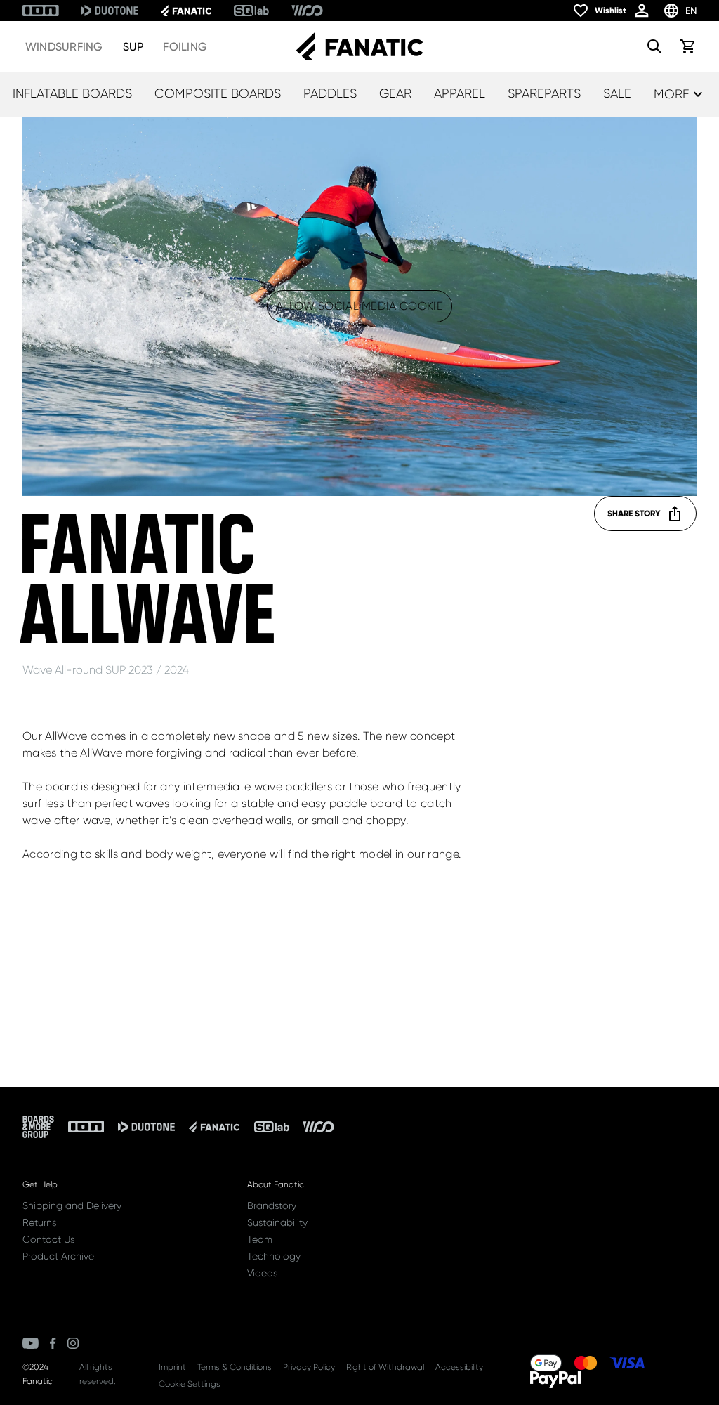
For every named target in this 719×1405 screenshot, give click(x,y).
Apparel (459, 93)
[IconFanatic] (186, 10)
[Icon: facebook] (53, 1343)
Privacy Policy (309, 1367)
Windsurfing (64, 46)
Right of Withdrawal (385, 1367)
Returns (39, 1222)
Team (259, 1239)
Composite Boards (217, 93)
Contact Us (48, 1239)
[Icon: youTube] (30, 1343)
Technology (274, 1256)
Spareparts (544, 93)
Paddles (330, 93)
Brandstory (271, 1205)
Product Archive (58, 1256)
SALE (617, 93)
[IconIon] (40, 10)
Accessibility (459, 1367)
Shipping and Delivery (71, 1205)
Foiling (185, 46)
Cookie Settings (189, 1384)
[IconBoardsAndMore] (38, 1127)
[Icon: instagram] (73, 1343)
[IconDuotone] (109, 10)
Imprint (172, 1367)
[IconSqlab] (251, 10)
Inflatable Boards (72, 93)
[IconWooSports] (307, 10)
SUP (133, 46)
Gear (395, 93)
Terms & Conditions (234, 1367)
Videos (262, 1273)
